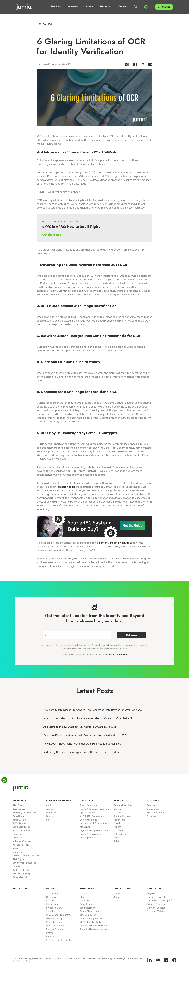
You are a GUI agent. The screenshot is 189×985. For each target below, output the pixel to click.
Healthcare (119, 819)
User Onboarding (88, 819)
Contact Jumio (123, 888)
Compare (151, 816)
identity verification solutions (115, 542)
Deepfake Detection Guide (93, 925)
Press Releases (54, 922)
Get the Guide (51, 235)
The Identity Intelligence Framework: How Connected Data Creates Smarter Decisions (92, 709)
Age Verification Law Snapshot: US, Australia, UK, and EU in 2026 (79, 726)
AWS (48, 805)
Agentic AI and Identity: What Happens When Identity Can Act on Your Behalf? (87, 718)
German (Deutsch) (156, 908)
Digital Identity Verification (94, 830)
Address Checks (21, 870)
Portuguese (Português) (159, 900)
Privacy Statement (118, 654)
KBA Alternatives (156, 812)
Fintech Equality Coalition (59, 940)
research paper (66, 486)
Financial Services (122, 805)
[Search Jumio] (135, 6)
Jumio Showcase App (91, 911)
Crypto (117, 812)
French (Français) (156, 904)
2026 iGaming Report (91, 918)
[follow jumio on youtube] (158, 960)
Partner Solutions (58, 800)
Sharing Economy (122, 816)
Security (50, 911)
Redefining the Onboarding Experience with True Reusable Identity (81, 752)
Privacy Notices (65, 958)
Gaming (117, 809)
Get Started (163, 7)
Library (83, 893)
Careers (50, 900)
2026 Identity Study (90, 922)
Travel (116, 823)
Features (153, 800)
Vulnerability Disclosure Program (100, 958)
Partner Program (55, 929)
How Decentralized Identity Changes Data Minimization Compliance (82, 743)
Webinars (84, 900)
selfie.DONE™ (19, 819)
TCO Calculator (88, 915)
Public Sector (120, 834)
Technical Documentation (93, 929)
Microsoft (51, 812)
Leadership (52, 904)
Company (51, 897)
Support (117, 897)
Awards (50, 936)
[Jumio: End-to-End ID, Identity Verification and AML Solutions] (24, 7)
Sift (48, 819)
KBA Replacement (89, 837)
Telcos (116, 837)
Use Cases (86, 800)
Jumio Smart (53, 893)
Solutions (56, 6)
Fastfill (16, 848)
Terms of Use (79, 958)
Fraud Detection (88, 805)
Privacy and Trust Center (59, 915)
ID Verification (20, 823)
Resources (106, 6)
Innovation (73, 6)
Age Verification (88, 812)
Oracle (49, 816)
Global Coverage (54, 918)
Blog (82, 897)
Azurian (50, 809)
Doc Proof (18, 837)
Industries (120, 800)
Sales (116, 900)
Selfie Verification (22, 827)
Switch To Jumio (55, 908)
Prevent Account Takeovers (94, 809)
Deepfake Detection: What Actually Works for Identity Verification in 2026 (85, 735)
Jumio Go (17, 852)
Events (49, 933)
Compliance (153, 809)
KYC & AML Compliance (92, 816)
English (151, 893)
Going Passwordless (90, 834)
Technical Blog (87, 908)
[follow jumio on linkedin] (149, 960)
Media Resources (55, 925)
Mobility (117, 827)
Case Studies (87, 904)
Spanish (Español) (156, 897)
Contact (122, 6)
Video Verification (22, 841)
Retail (116, 841)
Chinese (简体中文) (156, 911)
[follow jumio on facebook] (174, 960)
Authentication (21, 845)
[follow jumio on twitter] (166, 960)
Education (118, 830)
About (89, 6)
